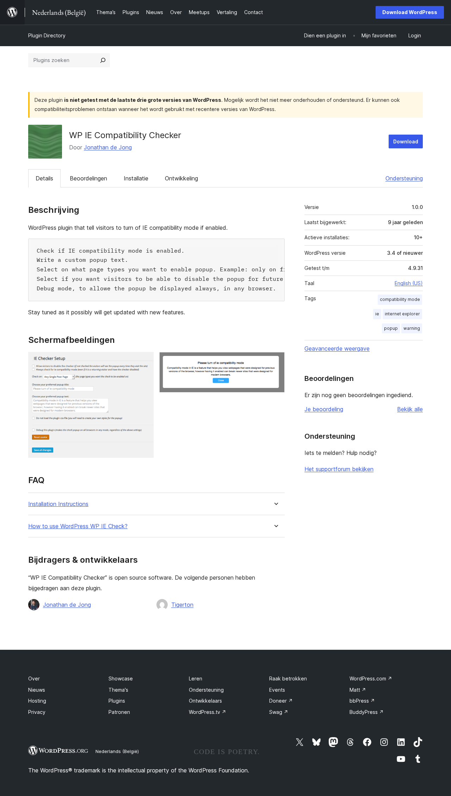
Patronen (119, 712)
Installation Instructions (58, 504)
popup (391, 328)
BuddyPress (367, 712)
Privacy (36, 712)
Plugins (117, 701)
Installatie (136, 178)
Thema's (118, 690)
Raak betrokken (288, 678)
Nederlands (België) (117, 751)
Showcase (121, 678)
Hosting (37, 701)
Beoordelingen (88, 178)
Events (277, 690)
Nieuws (36, 690)
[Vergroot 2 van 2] (275, 361)
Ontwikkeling (181, 178)
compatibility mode (400, 299)
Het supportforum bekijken (338, 469)
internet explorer (402, 313)
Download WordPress (409, 12)
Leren (195, 678)
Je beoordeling (323, 409)
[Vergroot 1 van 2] (144, 361)
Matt (358, 690)
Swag (278, 712)
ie (377, 313)
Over (34, 678)
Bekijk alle (410, 409)
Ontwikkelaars (205, 701)
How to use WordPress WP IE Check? (78, 526)
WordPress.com (371, 678)
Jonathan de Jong (108, 147)
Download (405, 141)
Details (44, 178)
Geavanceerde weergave (337, 348)
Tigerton (182, 604)
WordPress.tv (207, 712)
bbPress (362, 701)
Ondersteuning (404, 178)
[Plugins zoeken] (103, 60)
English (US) (409, 283)
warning (411, 328)
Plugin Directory (47, 35)
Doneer (281, 701)
